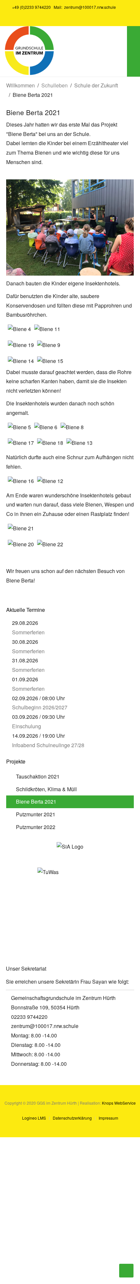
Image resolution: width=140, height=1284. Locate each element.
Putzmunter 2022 (35, 827)
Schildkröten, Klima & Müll (46, 789)
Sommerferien (28, 632)
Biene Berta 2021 (36, 801)
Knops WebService (119, 1103)
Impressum (108, 1118)
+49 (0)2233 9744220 (31, 7)
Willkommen (20, 85)
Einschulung (26, 726)
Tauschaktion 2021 (38, 776)
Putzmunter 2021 (35, 814)
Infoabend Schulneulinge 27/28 (48, 745)
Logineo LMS (34, 1118)
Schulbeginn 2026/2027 (39, 707)
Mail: (84, 7)
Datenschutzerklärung (72, 1118)
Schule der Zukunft (96, 85)
